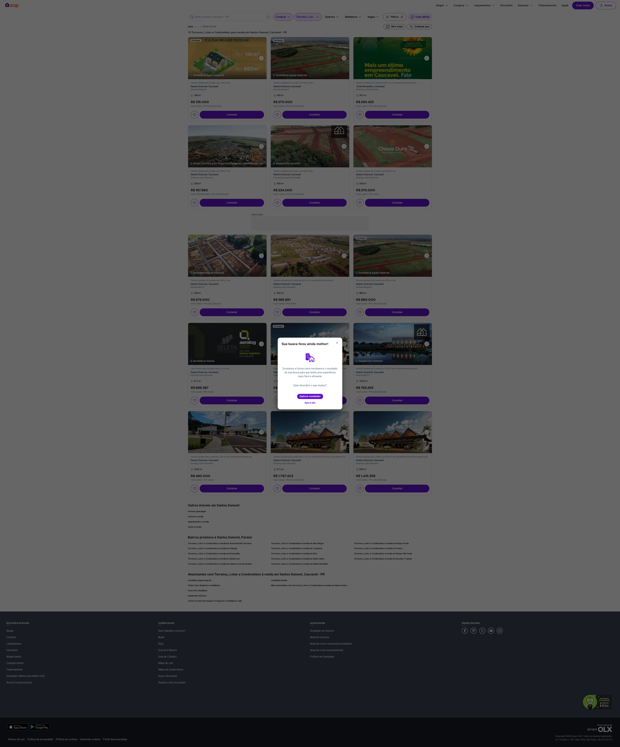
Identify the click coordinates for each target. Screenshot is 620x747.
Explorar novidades (310, 396)
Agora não (310, 402)
